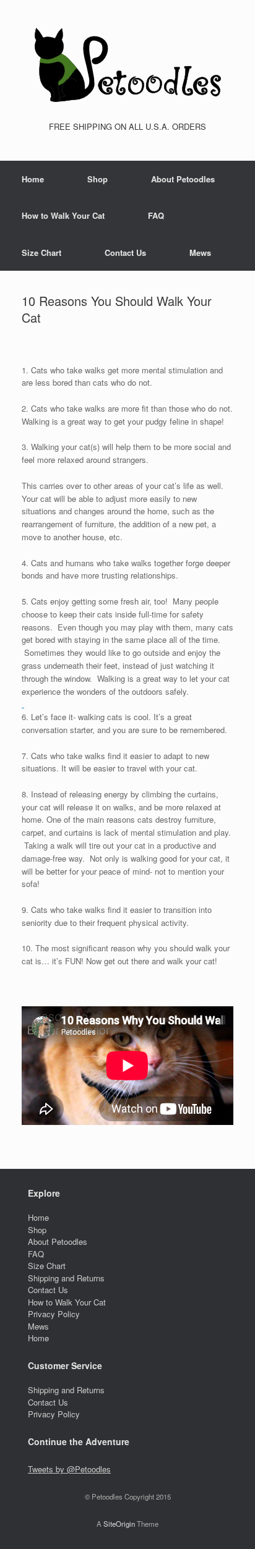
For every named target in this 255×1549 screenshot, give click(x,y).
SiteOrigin (119, 1524)
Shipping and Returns (66, 1278)
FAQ (156, 215)
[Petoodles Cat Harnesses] (127, 65)
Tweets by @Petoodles (69, 1469)
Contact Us (125, 252)
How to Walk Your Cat (63, 215)
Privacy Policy (54, 1314)
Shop (97, 179)
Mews (200, 252)
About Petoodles (183, 179)
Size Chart (41, 252)
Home (33, 179)
